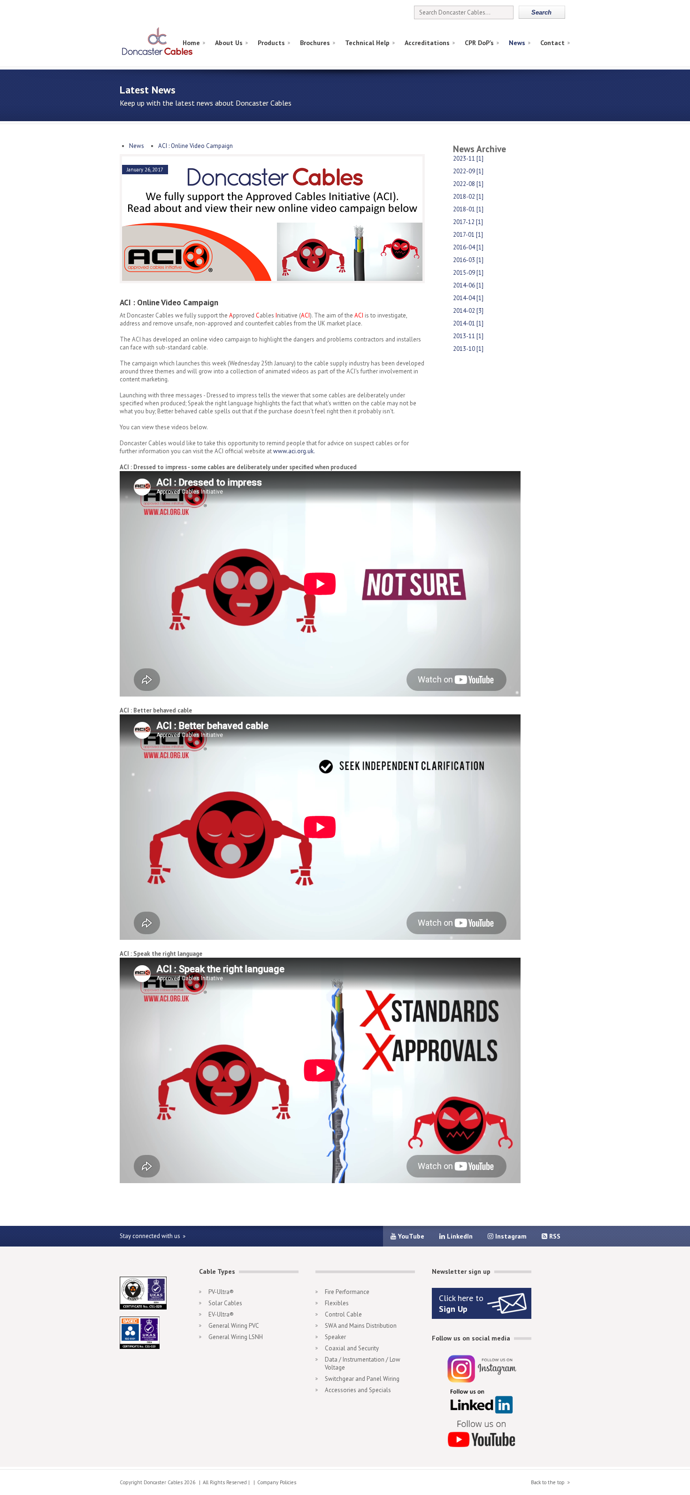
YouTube (410, 1236)
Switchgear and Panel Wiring (362, 1379)
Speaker (335, 1337)
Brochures (315, 43)
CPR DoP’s (479, 43)
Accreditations (427, 43)
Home (191, 43)
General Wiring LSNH (235, 1337)
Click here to (461, 1303)
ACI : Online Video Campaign (195, 146)
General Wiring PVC (233, 1326)
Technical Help (367, 43)
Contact (552, 43)
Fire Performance (347, 1292)
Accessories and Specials (358, 1390)
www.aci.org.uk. (294, 451)
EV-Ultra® (221, 1314)
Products (271, 43)
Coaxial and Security (352, 1348)
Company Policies (276, 1482)
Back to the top (548, 1482)
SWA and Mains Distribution (361, 1326)
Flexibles (337, 1303)
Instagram (510, 1236)
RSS (553, 1236)
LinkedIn (459, 1236)
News (517, 43)
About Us (229, 43)
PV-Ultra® (221, 1292)
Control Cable (343, 1314)
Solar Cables (225, 1303)
